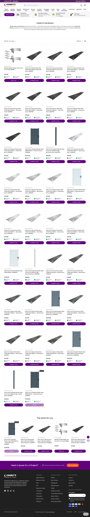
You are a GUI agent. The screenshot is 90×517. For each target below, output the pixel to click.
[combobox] (47, 5)
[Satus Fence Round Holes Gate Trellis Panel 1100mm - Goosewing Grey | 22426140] (13, 176)
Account (71, 477)
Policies (53, 477)
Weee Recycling (55, 485)
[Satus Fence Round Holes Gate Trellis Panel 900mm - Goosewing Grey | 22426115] (34, 217)
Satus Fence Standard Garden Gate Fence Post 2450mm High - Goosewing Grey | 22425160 (34, 272)
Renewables (39, 496)
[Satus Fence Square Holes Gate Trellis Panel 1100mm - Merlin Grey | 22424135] (13, 298)
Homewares (39, 491)
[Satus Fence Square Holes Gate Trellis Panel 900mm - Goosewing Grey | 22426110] (55, 217)
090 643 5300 (73, 465)
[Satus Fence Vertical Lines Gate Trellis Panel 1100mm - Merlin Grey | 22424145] (55, 258)
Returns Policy (54, 480)
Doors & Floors (39, 498)
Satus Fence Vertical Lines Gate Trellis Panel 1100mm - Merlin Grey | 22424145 (55, 272)
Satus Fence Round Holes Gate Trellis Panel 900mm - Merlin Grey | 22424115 (13, 353)
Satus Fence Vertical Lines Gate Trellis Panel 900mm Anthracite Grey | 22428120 (54, 69)
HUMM (52, 488)
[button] (85, 5)
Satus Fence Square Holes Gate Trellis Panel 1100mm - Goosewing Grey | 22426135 (34, 191)
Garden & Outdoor (40, 488)
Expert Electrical (40, 477)
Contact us (71, 480)
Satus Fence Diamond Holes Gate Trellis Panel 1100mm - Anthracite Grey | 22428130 (75, 69)
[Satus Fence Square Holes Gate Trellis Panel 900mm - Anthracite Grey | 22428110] (76, 95)
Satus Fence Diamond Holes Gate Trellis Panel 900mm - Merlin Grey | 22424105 (55, 353)
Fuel (37, 485)
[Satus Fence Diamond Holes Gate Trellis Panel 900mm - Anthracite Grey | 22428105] (13, 136)
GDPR (75, 511)
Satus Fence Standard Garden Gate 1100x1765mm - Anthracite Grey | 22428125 (34, 394)
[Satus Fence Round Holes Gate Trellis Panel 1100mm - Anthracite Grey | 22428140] (34, 95)
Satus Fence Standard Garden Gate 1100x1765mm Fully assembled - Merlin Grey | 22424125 (55, 313)
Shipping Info (54, 483)
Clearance (38, 501)
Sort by (6, 41)
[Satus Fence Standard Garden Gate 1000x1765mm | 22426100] (13, 258)
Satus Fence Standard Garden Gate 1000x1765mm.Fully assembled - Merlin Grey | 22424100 (76, 353)
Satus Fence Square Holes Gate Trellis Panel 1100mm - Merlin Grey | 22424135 (13, 313)
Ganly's (8, 511)
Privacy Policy (69, 511)
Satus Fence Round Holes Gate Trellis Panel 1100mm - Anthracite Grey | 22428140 (33, 110)
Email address (72, 492)
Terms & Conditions (82, 511)
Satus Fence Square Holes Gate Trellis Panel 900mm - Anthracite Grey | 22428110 (75, 110)
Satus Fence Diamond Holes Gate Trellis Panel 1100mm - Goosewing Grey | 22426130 (55, 191)
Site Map (71, 485)
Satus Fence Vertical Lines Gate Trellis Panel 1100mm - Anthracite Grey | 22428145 (13, 110)
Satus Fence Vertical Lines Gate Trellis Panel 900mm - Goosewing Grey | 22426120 (13, 232)
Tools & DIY (39, 493)
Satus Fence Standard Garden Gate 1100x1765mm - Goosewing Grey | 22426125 (76, 191)
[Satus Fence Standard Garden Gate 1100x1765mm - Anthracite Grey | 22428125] (34, 379)
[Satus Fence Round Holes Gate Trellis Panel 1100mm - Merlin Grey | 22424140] (76, 258)
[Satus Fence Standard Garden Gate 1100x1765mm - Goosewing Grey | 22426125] (76, 176)
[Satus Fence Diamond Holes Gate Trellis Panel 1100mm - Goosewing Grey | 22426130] (55, 176)
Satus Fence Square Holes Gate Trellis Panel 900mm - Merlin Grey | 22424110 (34, 353)
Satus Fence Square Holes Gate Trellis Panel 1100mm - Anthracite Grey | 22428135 (54, 110)
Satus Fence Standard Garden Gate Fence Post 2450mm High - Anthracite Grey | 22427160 (55, 150)
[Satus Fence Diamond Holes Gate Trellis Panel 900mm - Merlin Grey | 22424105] (55, 339)
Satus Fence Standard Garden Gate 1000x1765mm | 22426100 (13, 271)
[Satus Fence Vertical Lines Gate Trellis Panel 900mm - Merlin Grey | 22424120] (76, 298)
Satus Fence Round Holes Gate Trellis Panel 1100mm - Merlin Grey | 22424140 (76, 272)
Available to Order (35, 80)
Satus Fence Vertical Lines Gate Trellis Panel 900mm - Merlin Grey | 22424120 (76, 313)
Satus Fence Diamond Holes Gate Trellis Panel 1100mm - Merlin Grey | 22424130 (34, 313)
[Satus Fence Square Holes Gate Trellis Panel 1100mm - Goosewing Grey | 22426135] (34, 176)
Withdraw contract (55, 491)
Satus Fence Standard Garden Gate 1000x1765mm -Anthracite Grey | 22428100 (34, 150)
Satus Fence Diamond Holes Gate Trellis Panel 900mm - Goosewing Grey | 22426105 (75, 232)
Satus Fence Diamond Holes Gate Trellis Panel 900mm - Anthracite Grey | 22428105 (12, 150)
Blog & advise (72, 483)
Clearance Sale (9, 14)
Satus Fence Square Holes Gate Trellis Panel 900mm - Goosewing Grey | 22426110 (54, 232)
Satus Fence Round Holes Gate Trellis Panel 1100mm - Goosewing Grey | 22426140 (13, 191)
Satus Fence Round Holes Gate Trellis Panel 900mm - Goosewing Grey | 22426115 (34, 232)
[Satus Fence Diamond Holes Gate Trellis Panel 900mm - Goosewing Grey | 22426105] (76, 217)
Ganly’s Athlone (55, 496)
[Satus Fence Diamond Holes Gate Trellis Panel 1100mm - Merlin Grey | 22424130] (34, 298)
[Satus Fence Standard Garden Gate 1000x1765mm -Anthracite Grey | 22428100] (34, 136)
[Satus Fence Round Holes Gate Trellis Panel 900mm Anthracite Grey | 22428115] (34, 55)
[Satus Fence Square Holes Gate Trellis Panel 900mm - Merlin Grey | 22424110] (34, 339)
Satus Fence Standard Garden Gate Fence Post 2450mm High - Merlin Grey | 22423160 (13, 394)
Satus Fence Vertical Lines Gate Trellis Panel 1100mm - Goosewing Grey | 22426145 (76, 150)
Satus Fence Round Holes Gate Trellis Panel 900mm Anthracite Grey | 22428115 (33, 69)
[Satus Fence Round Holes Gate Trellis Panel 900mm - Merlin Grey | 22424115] (13, 339)
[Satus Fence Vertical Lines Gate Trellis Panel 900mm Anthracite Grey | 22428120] (55, 55)
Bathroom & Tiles (40, 480)
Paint (37, 483)
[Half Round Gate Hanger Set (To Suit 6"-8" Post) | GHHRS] (13, 55)
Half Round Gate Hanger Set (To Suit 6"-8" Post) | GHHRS (13, 68)
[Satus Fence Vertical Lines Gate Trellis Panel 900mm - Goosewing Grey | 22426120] (13, 217)
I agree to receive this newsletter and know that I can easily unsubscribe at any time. (77, 500)
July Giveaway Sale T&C (57, 493)
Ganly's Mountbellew (56, 501)
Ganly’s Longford (55, 498)
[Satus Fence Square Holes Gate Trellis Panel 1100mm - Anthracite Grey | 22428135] (55, 95)
